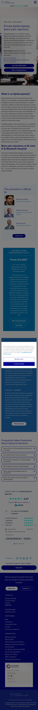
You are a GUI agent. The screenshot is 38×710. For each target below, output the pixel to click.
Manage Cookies (19, 359)
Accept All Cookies (19, 364)
